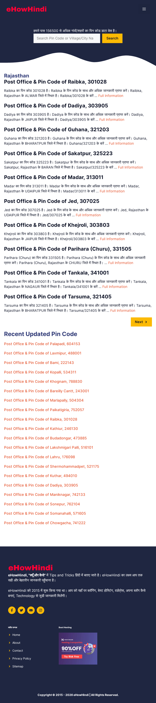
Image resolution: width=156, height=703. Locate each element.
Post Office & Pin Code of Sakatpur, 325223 (58, 153)
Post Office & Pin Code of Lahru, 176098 (39, 457)
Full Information (110, 96)
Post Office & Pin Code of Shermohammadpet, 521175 (51, 466)
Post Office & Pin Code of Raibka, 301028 (55, 82)
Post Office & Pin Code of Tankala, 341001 (56, 273)
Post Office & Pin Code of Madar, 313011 (53, 177)
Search (112, 38)
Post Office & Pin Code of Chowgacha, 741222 (45, 523)
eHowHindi (81, 695)
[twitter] (21, 610)
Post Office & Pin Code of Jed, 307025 (51, 201)
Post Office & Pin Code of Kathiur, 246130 (41, 428)
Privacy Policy (21, 658)
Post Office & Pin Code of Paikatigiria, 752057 (44, 410)
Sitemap (17, 666)
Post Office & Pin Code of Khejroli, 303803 (56, 225)
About (16, 642)
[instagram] (40, 610)
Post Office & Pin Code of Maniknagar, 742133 (44, 494)
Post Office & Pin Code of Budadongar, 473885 (45, 438)
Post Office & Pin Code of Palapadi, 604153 (42, 344)
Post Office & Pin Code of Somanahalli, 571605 (45, 513)
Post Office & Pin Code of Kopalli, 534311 (40, 372)
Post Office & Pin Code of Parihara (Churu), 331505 (67, 249)
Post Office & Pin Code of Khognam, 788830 (43, 381)
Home (16, 634)
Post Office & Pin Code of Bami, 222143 (39, 363)
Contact (17, 650)
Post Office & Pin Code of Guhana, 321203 (56, 129)
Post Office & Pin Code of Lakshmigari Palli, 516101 (48, 447)
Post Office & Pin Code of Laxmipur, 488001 (42, 353)
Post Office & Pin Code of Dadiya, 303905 (56, 106)
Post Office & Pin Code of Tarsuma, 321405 (58, 297)
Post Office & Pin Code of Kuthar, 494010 (40, 476)
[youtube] (31, 610)
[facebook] (12, 610)
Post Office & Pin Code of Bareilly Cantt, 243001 (46, 391)
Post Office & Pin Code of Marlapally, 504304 (44, 400)
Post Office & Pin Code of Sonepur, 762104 (42, 504)
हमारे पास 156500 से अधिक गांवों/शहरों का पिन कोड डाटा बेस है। (75, 31)
